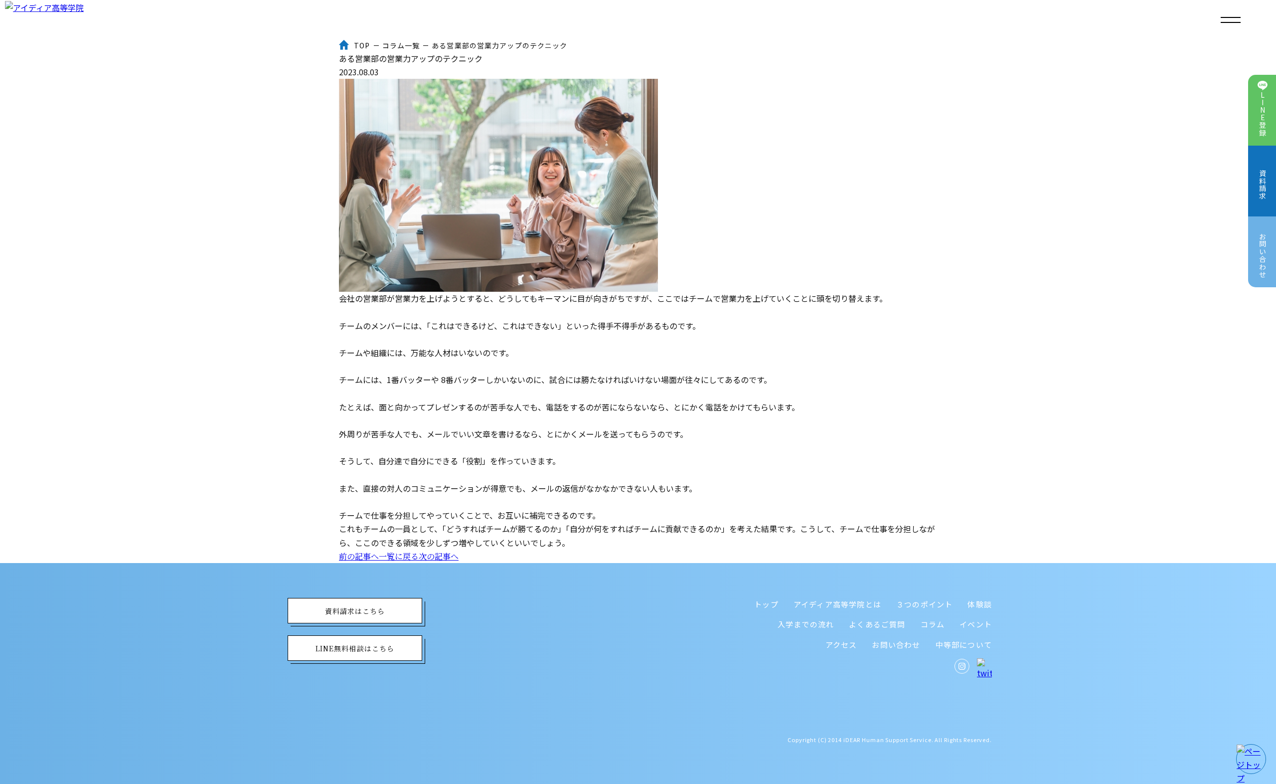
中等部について (964, 644)
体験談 (979, 604)
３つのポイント (924, 604)
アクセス (841, 644)
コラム (933, 624)
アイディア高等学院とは (837, 604)
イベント (975, 624)
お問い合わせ (896, 644)
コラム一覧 (401, 45)
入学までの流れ (806, 624)
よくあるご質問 (877, 624)
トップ (766, 604)
